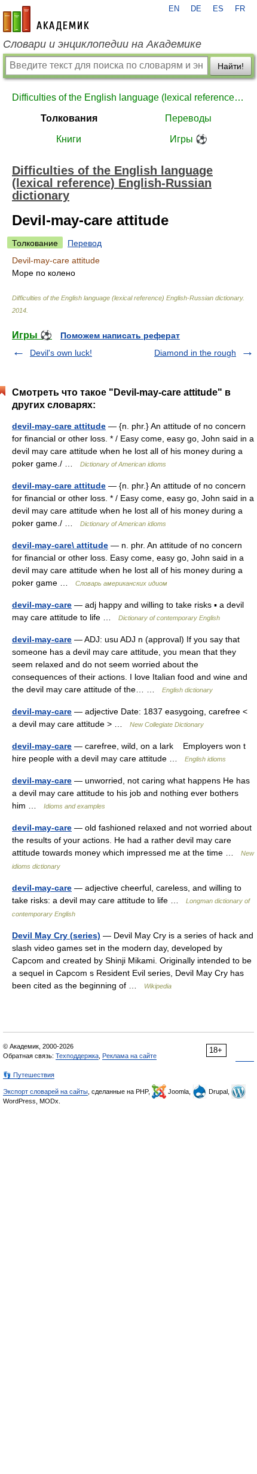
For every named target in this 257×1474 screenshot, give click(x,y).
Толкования (69, 118)
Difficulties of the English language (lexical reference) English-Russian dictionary (128, 97)
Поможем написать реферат (120, 335)
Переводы (188, 118)
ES (218, 9)
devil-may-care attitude (59, 426)
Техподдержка (77, 1055)
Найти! (231, 66)
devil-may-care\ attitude (60, 545)
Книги (68, 139)
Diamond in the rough (195, 352)
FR (240, 9)
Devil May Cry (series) (56, 935)
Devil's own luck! (61, 352)
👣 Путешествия (28, 1074)
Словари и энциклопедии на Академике (102, 44)
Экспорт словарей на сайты (45, 1091)
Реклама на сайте (129, 1055)
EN (174, 9)
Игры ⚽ (188, 139)
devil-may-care (42, 604)
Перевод (85, 243)
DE (196, 9)
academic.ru (46, 19)
